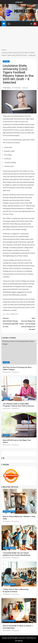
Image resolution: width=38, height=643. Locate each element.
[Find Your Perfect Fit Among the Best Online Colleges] (19, 352)
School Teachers (9, 511)
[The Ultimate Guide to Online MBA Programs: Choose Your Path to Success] (19, 388)
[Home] (4, 23)
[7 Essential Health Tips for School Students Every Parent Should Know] (19, 537)
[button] (9, 23)
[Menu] (9, 23)
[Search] (31, 24)
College (6, 61)
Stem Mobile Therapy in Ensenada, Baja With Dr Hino (10, 322)
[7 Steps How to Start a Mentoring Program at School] (19, 574)
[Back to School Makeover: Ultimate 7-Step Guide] (19, 501)
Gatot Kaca (7, 88)
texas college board (12, 314)
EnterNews (30, 638)
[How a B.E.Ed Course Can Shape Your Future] (19, 425)
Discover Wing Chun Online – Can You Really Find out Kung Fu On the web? (27, 323)
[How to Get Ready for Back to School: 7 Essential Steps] (19, 610)
